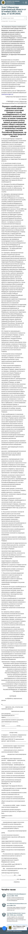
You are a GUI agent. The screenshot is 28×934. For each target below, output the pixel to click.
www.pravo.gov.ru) (7, 94)
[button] (23, 2)
